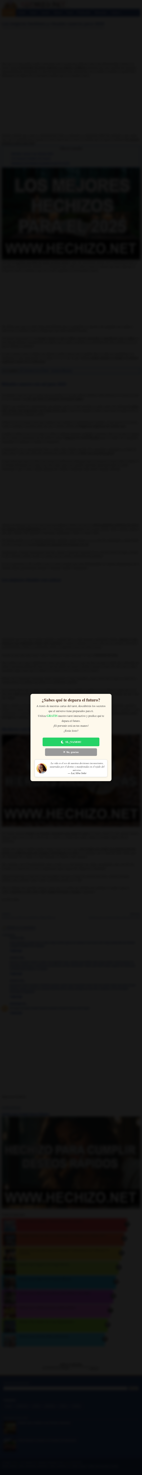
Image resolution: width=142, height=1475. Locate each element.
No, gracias (72, 752)
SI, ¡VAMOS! (73, 742)
